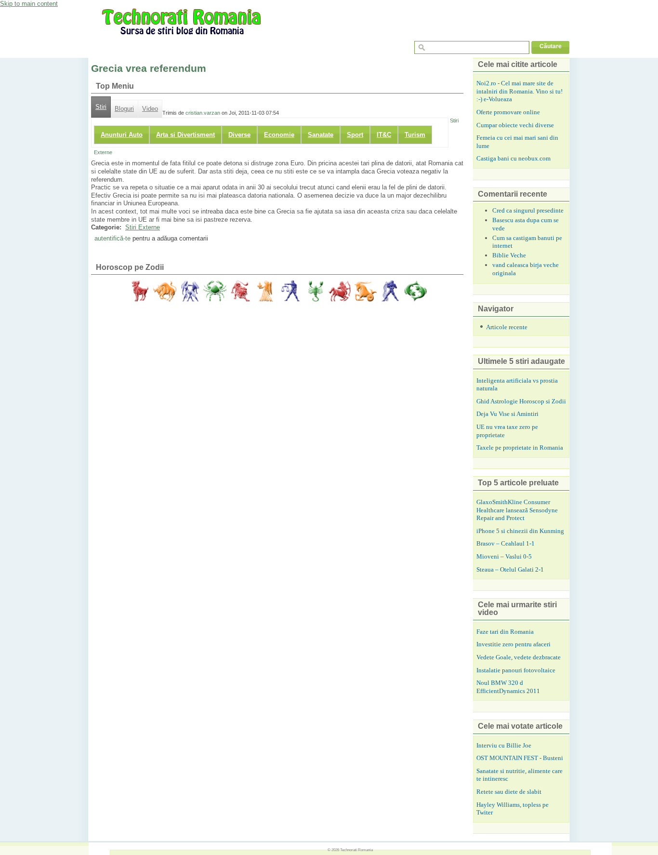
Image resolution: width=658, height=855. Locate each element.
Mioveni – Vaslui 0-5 (504, 556)
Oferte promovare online (508, 112)
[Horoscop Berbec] (139, 291)
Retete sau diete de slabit (508, 791)
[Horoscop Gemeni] (189, 291)
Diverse (239, 134)
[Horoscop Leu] (239, 291)
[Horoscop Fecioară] (264, 291)
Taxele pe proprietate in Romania (519, 447)
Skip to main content (29, 3)
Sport (355, 134)
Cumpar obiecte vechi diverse (515, 125)
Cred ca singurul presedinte (528, 210)
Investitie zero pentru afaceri (513, 644)
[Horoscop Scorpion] (315, 291)
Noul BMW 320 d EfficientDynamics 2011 (508, 687)
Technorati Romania (356, 849)
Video (150, 109)
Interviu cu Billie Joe (503, 745)
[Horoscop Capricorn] (365, 291)
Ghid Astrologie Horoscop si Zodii (521, 401)
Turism (415, 134)
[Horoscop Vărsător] (390, 291)
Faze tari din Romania (505, 631)
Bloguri (124, 109)
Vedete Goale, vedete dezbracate (518, 657)
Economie (279, 134)
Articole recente (506, 327)
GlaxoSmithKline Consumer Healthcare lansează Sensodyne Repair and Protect (517, 509)
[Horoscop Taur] (164, 291)
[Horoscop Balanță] (290, 291)
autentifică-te (112, 238)
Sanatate (320, 134)
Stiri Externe (142, 227)
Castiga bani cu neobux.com (513, 158)
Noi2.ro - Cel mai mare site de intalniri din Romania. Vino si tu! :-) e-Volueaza (519, 91)
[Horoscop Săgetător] (340, 291)
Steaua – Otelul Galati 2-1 (510, 569)
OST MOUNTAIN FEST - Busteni (519, 757)
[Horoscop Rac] (214, 291)
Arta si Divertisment (185, 134)
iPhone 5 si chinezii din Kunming (520, 530)
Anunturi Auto (122, 134)
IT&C (384, 134)
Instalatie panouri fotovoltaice (515, 670)
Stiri (100, 107)
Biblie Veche (509, 255)
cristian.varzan (202, 113)
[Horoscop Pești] (415, 291)
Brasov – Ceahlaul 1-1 (505, 543)
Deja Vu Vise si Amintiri (507, 413)
